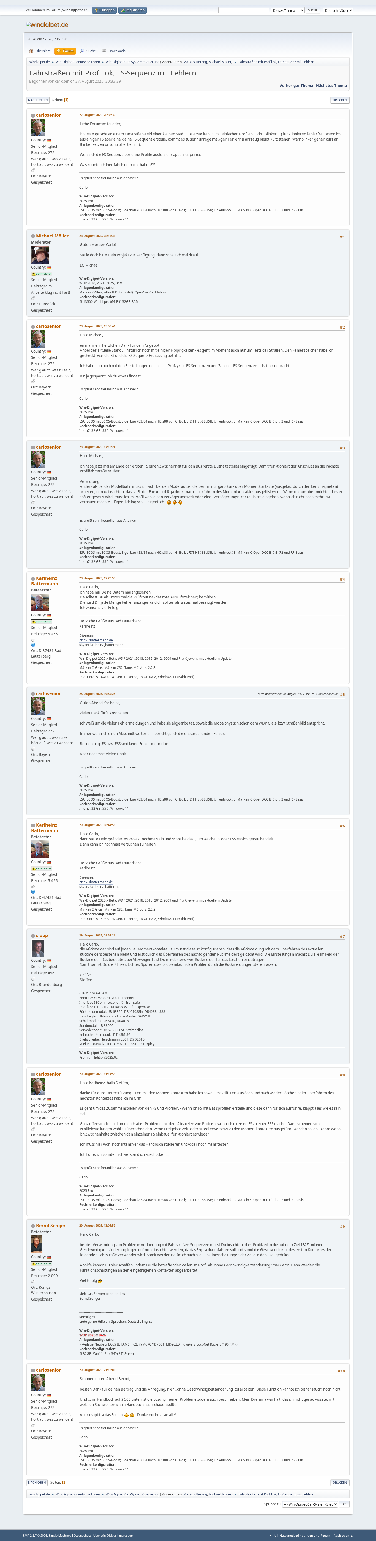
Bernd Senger (51, 1226)
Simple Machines (60, 1535)
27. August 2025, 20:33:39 (97, 115)
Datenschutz (82, 1535)
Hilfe (272, 1535)
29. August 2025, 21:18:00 (97, 1370)
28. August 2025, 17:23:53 (97, 578)
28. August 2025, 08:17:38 (97, 236)
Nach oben (37, 1482)
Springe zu (272, 1503)
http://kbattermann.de (96, 640)
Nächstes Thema (331, 85)
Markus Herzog (195, 62)
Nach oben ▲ (343, 1535)
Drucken (340, 100)
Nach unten (38, 100)
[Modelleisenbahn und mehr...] (33, 644)
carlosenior (48, 115)
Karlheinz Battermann (44, 581)
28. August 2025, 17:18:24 (97, 447)
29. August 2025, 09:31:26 (97, 935)
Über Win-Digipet (104, 1535)
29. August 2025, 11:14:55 (97, 1074)
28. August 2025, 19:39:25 (97, 694)
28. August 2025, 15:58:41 (97, 326)
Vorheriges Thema (296, 85)
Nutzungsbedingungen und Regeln (305, 1535)
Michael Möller (220, 62)
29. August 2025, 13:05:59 (97, 1225)
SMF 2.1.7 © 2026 (35, 1535)
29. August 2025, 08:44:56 (97, 825)
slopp (42, 935)
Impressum (125, 1535)
